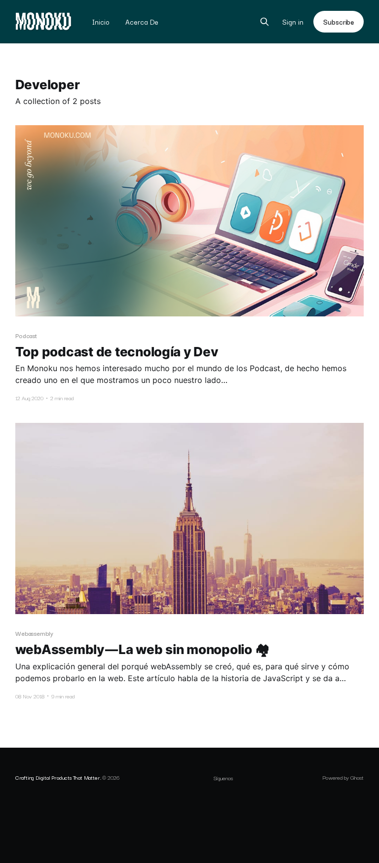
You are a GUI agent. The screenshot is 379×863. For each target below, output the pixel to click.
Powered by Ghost (343, 777)
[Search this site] (264, 22)
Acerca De (141, 21)
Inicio (101, 21)
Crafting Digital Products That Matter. (58, 777)
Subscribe (338, 21)
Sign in (292, 22)
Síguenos (223, 777)
